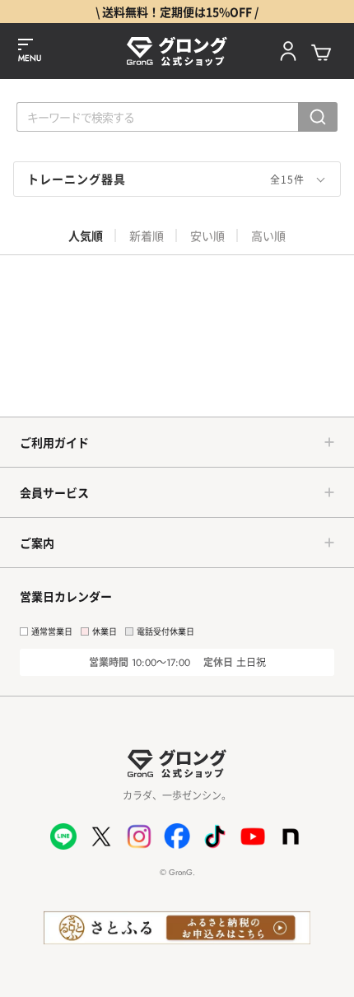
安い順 (207, 235)
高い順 (268, 235)
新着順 (146, 235)
